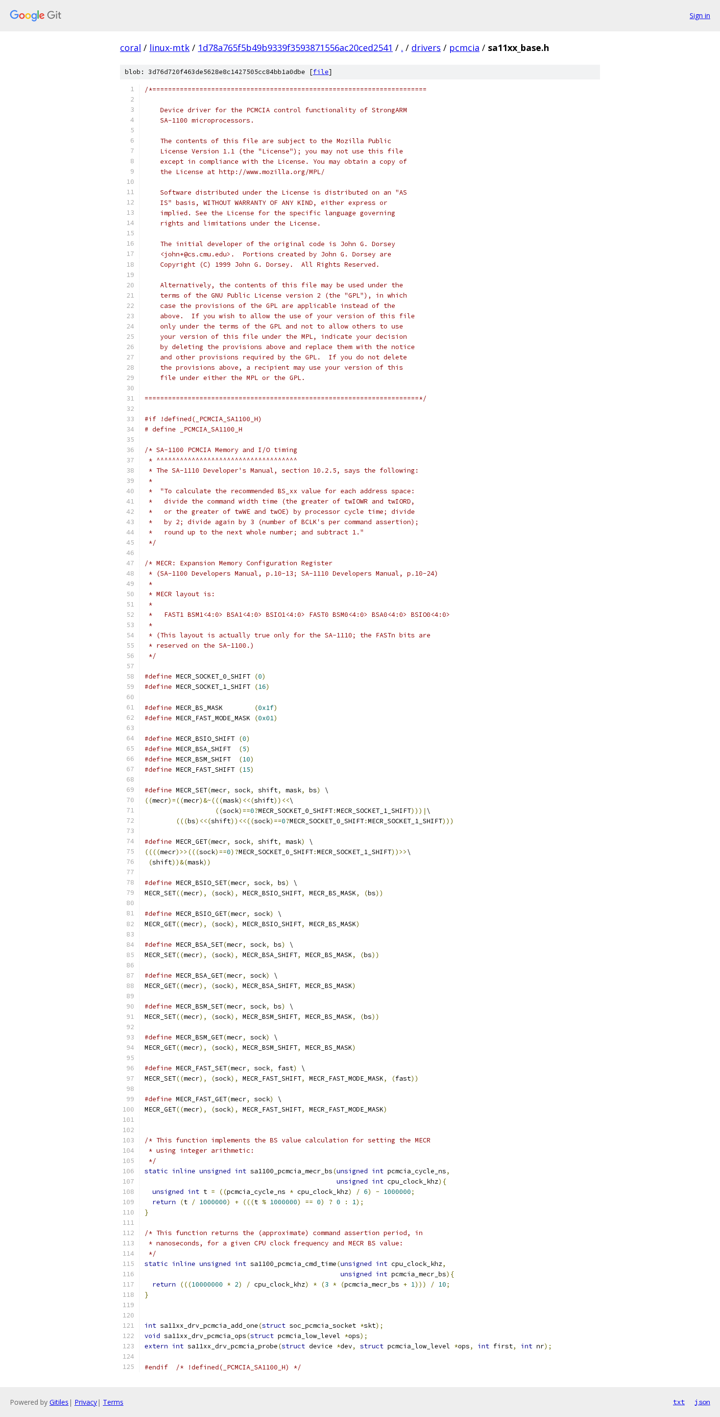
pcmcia (464, 47)
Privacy (85, 1402)
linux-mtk (169, 47)
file (321, 72)
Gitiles (59, 1402)
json (702, 1401)
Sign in (700, 15)
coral (130, 47)
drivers (426, 47)
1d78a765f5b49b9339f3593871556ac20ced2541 (295, 47)
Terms (113, 1402)
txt (679, 1401)
